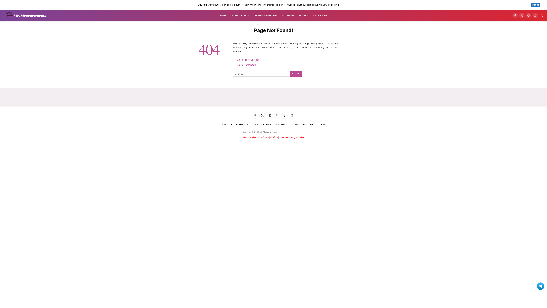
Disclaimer (281, 124)
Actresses (288, 15)
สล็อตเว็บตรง (263, 137)
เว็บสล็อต (252, 137)
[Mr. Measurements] (27, 15)
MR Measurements (268, 132)
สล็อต (245, 137)
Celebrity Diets (240, 15)
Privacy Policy (262, 124)
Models (303, 15)
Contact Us (243, 124)
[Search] (541, 15)
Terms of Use (299, 124)
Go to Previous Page (248, 59)
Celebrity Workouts (265, 15)
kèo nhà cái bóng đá (288, 137)
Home (223, 15)
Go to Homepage (246, 64)
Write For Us (320, 15)
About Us (227, 124)
